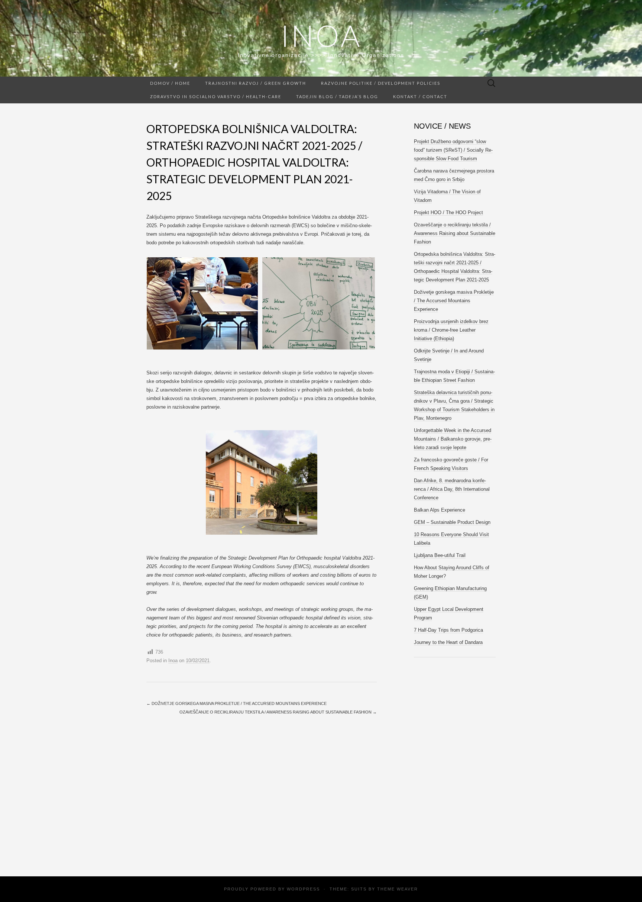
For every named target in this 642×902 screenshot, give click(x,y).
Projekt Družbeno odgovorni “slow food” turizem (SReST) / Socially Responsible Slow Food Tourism (453, 150)
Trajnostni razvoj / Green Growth (255, 83)
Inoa (321, 35)
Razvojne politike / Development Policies (380, 83)
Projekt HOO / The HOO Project (448, 212)
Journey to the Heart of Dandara (448, 642)
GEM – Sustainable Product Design (452, 522)
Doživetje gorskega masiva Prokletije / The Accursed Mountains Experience (236, 703)
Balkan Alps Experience (439, 510)
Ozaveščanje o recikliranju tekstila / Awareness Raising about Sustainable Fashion (278, 712)
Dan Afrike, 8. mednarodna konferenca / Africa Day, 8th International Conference (452, 489)
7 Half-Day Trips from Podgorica (448, 630)
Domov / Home (170, 83)
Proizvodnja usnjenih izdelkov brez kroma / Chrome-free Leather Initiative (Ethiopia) (451, 330)
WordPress (303, 889)
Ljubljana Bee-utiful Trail (440, 555)
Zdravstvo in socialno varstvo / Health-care (215, 96)
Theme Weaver (397, 889)
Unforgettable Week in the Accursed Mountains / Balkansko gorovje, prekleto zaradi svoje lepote (453, 439)
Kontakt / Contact (420, 96)
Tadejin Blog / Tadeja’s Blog (337, 96)
